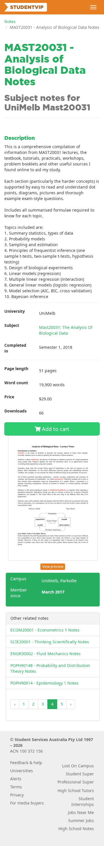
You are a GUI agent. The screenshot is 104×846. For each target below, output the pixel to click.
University (14, 311)
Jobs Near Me (81, 812)
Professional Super (75, 782)
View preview (52, 566)
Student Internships (82, 801)
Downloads (15, 411)
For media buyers (27, 803)
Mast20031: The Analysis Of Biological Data (65, 330)
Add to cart (54, 428)
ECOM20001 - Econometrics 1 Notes (44, 630)
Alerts (15, 778)
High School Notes (76, 828)
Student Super (80, 774)
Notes (10, 21)
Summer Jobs (81, 820)
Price (9, 397)
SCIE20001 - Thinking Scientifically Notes (49, 642)
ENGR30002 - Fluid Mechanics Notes (45, 653)
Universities (21, 770)
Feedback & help (26, 762)
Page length (16, 368)
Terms (16, 787)
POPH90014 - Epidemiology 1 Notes (44, 683)
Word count (16, 382)
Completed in (15, 348)
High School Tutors (75, 790)
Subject (11, 325)
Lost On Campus (78, 765)
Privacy (17, 795)
